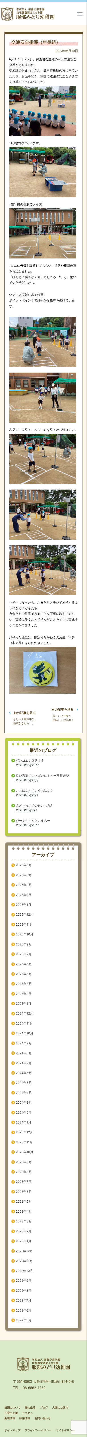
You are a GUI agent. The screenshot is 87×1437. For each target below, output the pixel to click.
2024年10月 (24, 1033)
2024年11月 (24, 1023)
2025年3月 (24, 984)
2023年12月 (24, 1132)
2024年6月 (24, 1073)
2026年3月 (24, 885)
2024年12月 (24, 1013)
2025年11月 (24, 924)
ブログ (44, 1407)
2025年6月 (24, 964)
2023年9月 (24, 1162)
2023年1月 (23, 1241)
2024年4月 (24, 1093)
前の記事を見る (25, 713)
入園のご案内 (60, 1407)
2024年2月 (23, 1112)
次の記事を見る (62, 709)
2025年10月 (24, 934)
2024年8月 (24, 1053)
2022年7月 (23, 1300)
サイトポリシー (65, 1430)
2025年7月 (23, 954)
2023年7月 (23, 1181)
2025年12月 (24, 914)
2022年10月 (24, 1271)
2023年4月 (24, 1211)
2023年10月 (24, 1152)
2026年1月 (23, 904)
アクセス (27, 1412)
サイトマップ (12, 1430)
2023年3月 (24, 1221)
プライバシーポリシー (38, 1430)
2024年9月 (24, 1043)
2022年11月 (24, 1261)
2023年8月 (24, 1172)
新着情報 (9, 1418)
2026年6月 (24, 865)
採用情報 (24, 1418)
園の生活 (30, 1407)
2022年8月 (23, 1290)
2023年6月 (24, 1191)
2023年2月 (23, 1231)
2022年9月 (23, 1280)
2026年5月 (24, 875)
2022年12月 (24, 1251)
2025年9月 (24, 944)
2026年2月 (23, 895)
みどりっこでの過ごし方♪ (34, 805)
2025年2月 (23, 994)
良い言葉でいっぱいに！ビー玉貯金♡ (42, 775)
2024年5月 (24, 1082)
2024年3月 (24, 1102)
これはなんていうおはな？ (34, 790)
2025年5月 (24, 974)
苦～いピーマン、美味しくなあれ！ (63, 718)
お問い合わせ (43, 1418)
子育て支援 (11, 1412)
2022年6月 (23, 1310)
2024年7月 (23, 1063)
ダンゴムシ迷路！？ (30, 760)
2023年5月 (24, 1201)
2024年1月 (23, 1122)
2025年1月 (23, 1003)
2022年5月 (23, 1320)
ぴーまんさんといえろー (33, 820)
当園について (12, 1407)
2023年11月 (24, 1142)
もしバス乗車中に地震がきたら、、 (24, 721)
